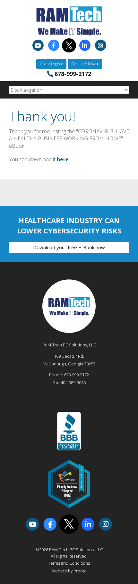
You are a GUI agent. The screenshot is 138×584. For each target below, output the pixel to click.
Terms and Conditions (69, 563)
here (63, 159)
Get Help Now (84, 64)
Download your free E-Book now (69, 247)
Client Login (50, 64)
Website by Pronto (69, 571)
